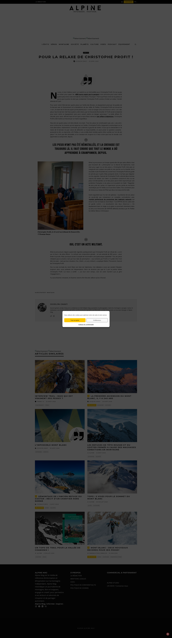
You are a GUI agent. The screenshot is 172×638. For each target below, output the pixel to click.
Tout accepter (75, 320)
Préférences (97, 320)
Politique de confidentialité (86, 324)
